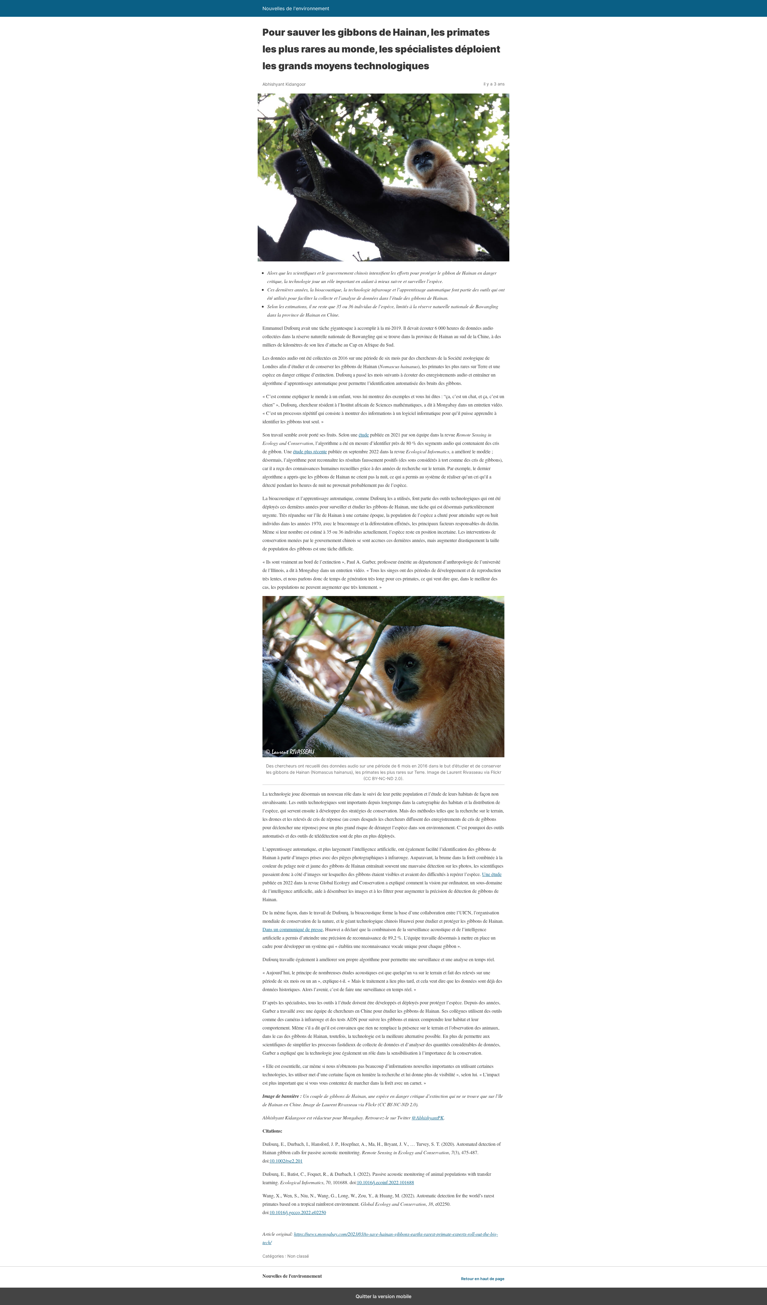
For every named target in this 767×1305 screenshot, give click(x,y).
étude (364, 434)
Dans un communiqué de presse (292, 929)
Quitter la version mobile (383, 1296)
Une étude (492, 874)
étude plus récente (310, 451)
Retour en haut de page (483, 1279)
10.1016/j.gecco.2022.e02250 (298, 1212)
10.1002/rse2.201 (286, 1161)
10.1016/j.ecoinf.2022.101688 (385, 1182)
